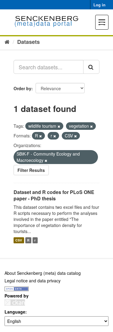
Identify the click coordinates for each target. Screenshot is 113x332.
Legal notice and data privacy (33, 281)
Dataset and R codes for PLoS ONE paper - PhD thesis (54, 195)
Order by (22, 88)
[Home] (7, 41)
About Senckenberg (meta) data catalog (43, 273)
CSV (18, 240)
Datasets (28, 42)
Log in (99, 5)
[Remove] (59, 126)
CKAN (15, 302)
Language (15, 312)
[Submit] (91, 67)
